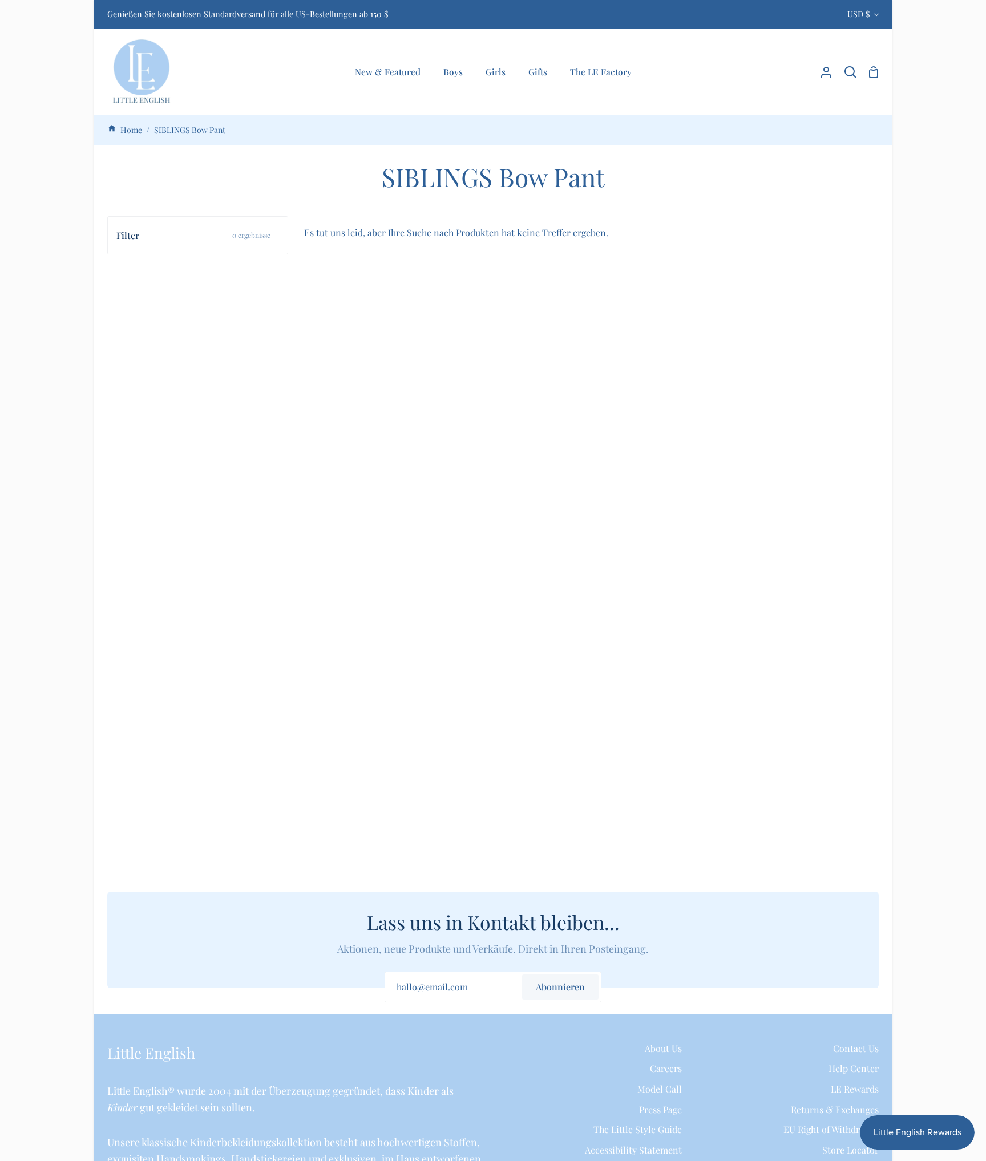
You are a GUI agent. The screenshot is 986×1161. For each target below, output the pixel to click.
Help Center (854, 1068)
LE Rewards (855, 1089)
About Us (663, 1048)
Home (130, 129)
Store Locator (850, 1150)
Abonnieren (560, 987)
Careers (666, 1068)
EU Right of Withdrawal (831, 1129)
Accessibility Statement (633, 1150)
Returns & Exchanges (835, 1109)
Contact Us (856, 1048)
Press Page (660, 1109)
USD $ (858, 14)
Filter (193, 235)
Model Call (659, 1089)
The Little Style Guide (637, 1129)
